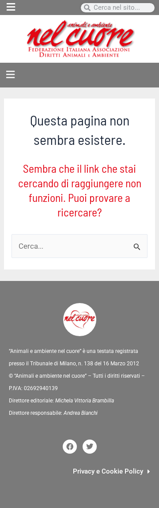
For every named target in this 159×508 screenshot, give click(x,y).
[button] (44, 7)
